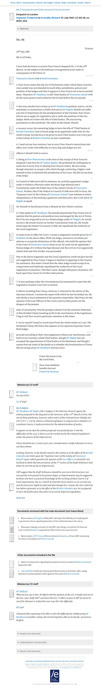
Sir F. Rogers (22, 407)
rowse (39, 3)
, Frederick (27, 17)
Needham (34, 530)
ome (12, 3)
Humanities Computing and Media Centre (40, 661)
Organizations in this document (33, 642)
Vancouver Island (25, 78)
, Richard (50, 17)
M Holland (21, 392)
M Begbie (68, 109)
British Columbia (49, 78)
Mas (64, 3)
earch (88, 3)
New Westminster (36, 159)
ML (18, 10)
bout (19, 3)
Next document (46, 10)
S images (48, 3)
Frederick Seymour (49, 371)
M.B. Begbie (38, 518)
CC (17, 401)
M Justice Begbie (49, 162)
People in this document (30, 633)
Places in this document (30, 651)
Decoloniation (29, 3)
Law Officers (69, 459)
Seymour (64, 536)
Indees (57, 3)
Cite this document (62, 10)
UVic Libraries (63, 661)
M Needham (40, 94)
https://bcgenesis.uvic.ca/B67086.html (70, 667)
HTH (18, 497)
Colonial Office (27, 571)
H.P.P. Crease (38, 536)
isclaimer (71, 3)
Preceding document (30, 10)
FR (17, 607)
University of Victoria (76, 661)
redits (80, 3)
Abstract (24, 28)
